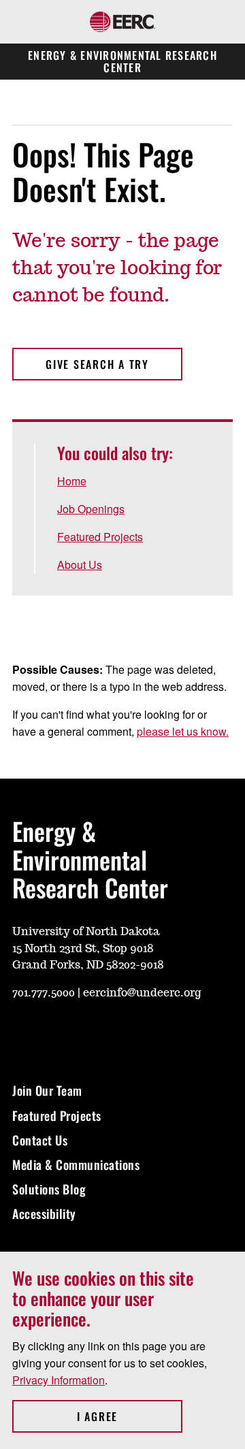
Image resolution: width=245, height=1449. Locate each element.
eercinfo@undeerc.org (142, 993)
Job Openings (91, 509)
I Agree (129, 1416)
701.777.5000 (43, 993)
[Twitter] (119, 1033)
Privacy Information (58, 1380)
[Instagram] (54, 1033)
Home (71, 481)
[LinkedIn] (152, 1033)
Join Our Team (47, 1090)
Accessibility (44, 1213)
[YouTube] (21, 1033)
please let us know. (183, 731)
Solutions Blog (49, 1189)
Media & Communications (76, 1164)
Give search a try (97, 364)
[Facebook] (87, 1033)
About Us (79, 564)
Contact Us (39, 1140)
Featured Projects (100, 536)
